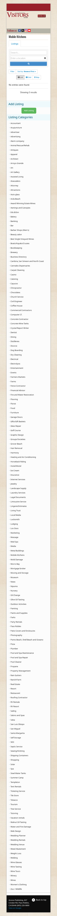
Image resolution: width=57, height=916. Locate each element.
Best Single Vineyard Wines (22, 239)
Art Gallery (15, 172)
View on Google (15, 908)
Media (13, 546)
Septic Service (16, 746)
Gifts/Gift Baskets (18, 421)
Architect (14, 159)
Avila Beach (15, 199)
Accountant (16, 123)
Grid (29, 77)
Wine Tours (15, 871)
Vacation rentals (18, 817)
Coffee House (16, 305)
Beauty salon (16, 234)
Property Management (21, 670)
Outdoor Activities (18, 604)
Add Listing (29, 110)
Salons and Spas (18, 715)
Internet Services (18, 479)
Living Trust (16, 510)
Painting (14, 608)
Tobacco (14, 800)
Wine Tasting (16, 866)
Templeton (15, 782)
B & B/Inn (15, 212)
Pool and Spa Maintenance (22, 653)
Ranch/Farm (16, 679)
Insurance (15, 475)
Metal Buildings (17, 550)
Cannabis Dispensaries (20, 265)
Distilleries (15, 341)
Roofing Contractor (19, 697)
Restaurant (15, 693)
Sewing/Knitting (18, 751)
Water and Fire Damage (21, 826)
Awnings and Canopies (20, 207)
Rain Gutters (16, 675)
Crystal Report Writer (20, 328)
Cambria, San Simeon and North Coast (27, 261)
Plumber (14, 648)
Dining (13, 337)
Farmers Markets (18, 377)
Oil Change (15, 595)
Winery (14, 875)
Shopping (15, 759)
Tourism (14, 804)
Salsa (13, 719)
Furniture (15, 412)
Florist (13, 403)
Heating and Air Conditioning (23, 457)
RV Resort (15, 706)
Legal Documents (18, 497)
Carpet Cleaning (17, 270)
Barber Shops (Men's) (20, 230)
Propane (14, 666)
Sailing (13, 711)
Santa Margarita (18, 733)
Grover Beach (16, 443)
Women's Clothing (19, 884)
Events (13, 372)
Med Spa (14, 541)
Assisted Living (17, 176)
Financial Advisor (18, 390)
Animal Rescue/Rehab (20, 145)
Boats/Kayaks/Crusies (20, 243)
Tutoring (14, 813)
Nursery (14, 590)
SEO (12, 742)
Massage (14, 537)
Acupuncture (16, 127)
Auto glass (15, 194)
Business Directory (19, 256)
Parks (13, 617)
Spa (12, 768)
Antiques (14, 150)
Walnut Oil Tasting (18, 822)
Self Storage (16, 737)
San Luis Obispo (17, 724)
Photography (16, 635)
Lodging (14, 524)
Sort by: (25, 72)
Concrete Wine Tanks (20, 323)
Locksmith (15, 519)
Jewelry (14, 483)
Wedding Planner (18, 835)
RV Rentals (15, 702)
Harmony (15, 452)
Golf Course (16, 430)
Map (37, 77)
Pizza (13, 644)
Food (13, 408)
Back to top (41, 900)
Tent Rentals (16, 786)
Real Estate (15, 684)
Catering (14, 279)
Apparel (14, 154)
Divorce (14, 346)
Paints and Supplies (19, 613)
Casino (13, 274)
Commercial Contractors (21, 310)
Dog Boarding (17, 350)
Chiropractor (16, 288)
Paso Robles (16, 626)
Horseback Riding (18, 461)
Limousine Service (18, 501)
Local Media (16, 515)
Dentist (14, 332)
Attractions (15, 190)
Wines (13, 880)
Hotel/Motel (16, 466)
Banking (14, 221)
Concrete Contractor (19, 319)
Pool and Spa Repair (19, 657)
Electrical (14, 359)
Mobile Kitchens (17, 555)
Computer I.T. (16, 314)
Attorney (14, 185)
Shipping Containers (19, 755)
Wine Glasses (16, 862)
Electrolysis (15, 363)
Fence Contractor (18, 386)
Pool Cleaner (16, 662)
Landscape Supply (18, 488)
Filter (12, 72)
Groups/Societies (18, 439)
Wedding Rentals (18, 840)
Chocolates (15, 292)
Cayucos (14, 283)
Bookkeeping (16, 248)
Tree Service (16, 809)
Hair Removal (16, 448)
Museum (14, 577)
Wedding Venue (17, 844)
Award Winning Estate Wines (23, 203)
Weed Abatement (18, 849)
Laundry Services (18, 492)
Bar (12, 225)
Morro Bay (15, 564)
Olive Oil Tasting (17, 599)
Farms (13, 381)
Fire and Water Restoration (22, 394)
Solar (13, 764)
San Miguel (15, 728)
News (13, 581)
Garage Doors (17, 417)
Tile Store (15, 795)
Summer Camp (17, 777)
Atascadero (15, 181)
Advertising (15, 136)
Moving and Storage (19, 572)
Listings (14, 43)
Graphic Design (17, 435)
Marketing (15, 532)
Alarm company (17, 141)
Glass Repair (16, 426)
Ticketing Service (18, 791)
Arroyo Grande (17, 163)
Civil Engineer (16, 301)
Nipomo (14, 586)
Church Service (17, 296)
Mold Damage (17, 559)
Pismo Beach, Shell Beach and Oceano (27, 639)
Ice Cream (15, 470)
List (21, 77)
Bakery (14, 216)
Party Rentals (16, 622)
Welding (14, 857)
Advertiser (15, 132)
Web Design (16, 831)
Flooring (14, 399)
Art (12, 167)
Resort (13, 688)
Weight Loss (16, 853)
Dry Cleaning (16, 354)
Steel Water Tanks (18, 773)
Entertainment (17, 368)
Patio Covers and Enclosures (23, 630)
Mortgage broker (18, 568)
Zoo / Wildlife (16, 889)
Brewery (14, 252)
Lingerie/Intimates (19, 506)
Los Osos (14, 528)
